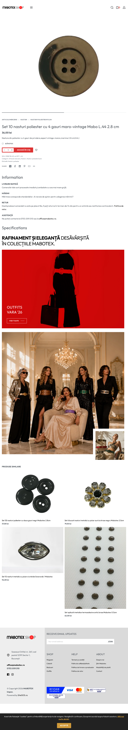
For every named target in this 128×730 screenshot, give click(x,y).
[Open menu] (31, 7)
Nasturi (23, 120)
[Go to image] (33, 112)
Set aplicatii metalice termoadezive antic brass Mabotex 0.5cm (91, 612)
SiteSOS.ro (23, 695)
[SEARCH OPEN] (112, 7)
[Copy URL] (34, 166)
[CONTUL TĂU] (124, 7)
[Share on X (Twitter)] (10, 166)
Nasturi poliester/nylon (41, 120)
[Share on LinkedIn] (20, 166)
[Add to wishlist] (36, 149)
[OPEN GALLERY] (64, 63)
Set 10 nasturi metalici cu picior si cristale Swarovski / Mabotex (27, 576)
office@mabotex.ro (47, 218)
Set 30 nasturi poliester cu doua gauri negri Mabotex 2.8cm (26, 520)
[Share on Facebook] (15, 166)
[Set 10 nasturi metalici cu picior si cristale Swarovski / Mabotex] (32, 550)
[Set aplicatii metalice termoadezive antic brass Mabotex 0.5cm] (95, 568)
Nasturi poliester (13, 161)
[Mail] (29, 166)
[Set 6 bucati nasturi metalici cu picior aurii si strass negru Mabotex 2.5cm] (95, 494)
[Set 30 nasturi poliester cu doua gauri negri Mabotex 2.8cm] (32, 494)
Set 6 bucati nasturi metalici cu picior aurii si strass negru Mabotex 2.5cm (94, 520)
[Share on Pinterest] (24, 166)
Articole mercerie (9, 120)
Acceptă (64, 725)
